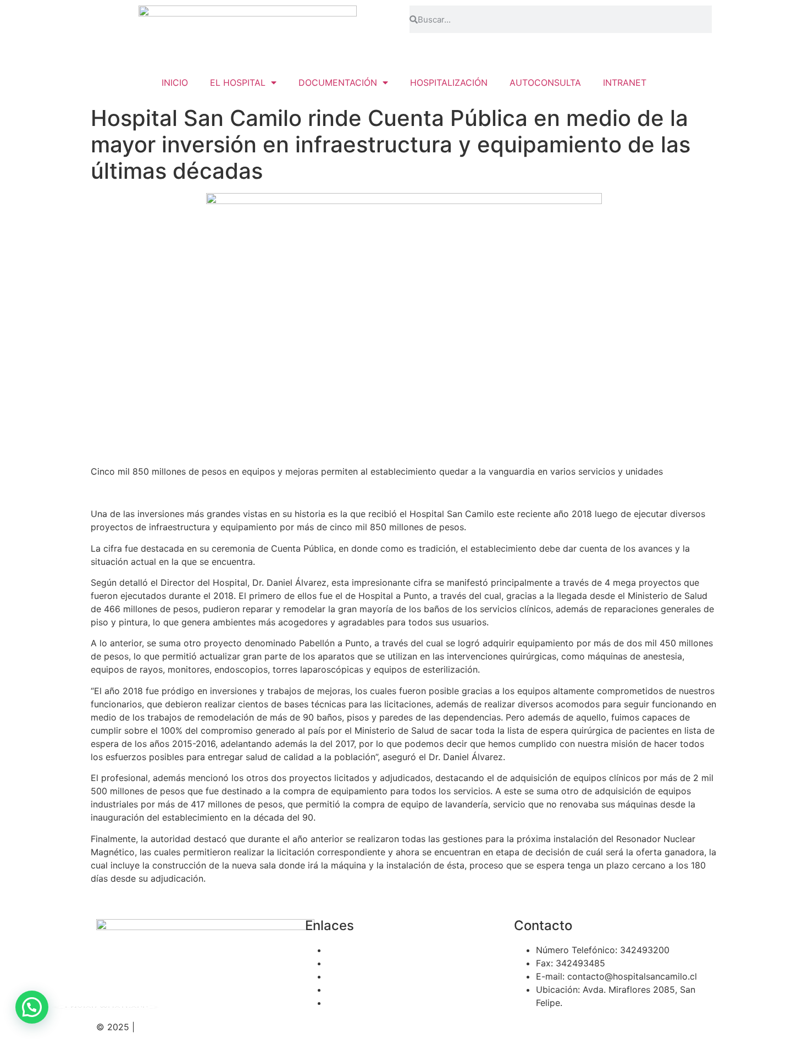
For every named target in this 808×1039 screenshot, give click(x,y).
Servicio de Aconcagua (375, 949)
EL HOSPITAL (237, 82)
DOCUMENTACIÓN (337, 82)
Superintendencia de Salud (382, 1002)
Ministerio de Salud (367, 976)
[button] (31, 1007)
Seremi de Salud (361, 989)
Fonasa (341, 963)
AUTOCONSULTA (545, 82)
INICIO (175, 82)
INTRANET (624, 82)
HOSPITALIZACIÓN (449, 82)
